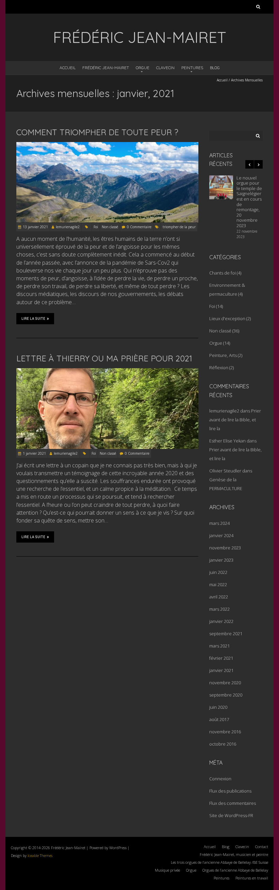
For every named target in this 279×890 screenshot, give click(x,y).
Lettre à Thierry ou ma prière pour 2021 (104, 358)
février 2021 (221, 658)
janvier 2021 (221, 670)
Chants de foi (222, 273)
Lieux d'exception (227, 318)
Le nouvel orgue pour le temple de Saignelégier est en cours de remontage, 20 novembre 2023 (249, 202)
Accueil (68, 67)
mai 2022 (218, 584)
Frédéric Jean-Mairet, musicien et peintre (234, 854)
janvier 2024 (221, 535)
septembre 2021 (225, 633)
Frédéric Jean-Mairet (105, 67)
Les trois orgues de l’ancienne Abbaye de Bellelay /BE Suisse (219, 862)
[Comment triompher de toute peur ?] (107, 146)
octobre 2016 (222, 744)
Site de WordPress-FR (231, 815)
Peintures (192, 67)
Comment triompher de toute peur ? (97, 132)
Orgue (142, 67)
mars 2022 (219, 609)
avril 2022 (218, 597)
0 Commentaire (139, 226)
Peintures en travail (251, 877)
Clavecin (165, 67)
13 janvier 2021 (35, 226)
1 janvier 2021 (34, 453)
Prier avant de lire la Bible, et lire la (235, 420)
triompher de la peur (179, 226)
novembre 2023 (225, 548)
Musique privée (167, 870)
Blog (215, 67)
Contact (261, 846)
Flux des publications (230, 791)
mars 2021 (219, 646)
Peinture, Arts (223, 355)
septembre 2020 (225, 695)
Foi (96, 226)
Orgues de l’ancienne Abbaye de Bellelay (235, 870)
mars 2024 (219, 523)
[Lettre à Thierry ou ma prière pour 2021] (107, 372)
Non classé (110, 226)
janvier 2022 (221, 621)
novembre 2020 (225, 683)
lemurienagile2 (68, 226)
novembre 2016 (225, 732)
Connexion (220, 779)
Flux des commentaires (232, 803)
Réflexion (218, 367)
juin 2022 (218, 572)
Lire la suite (33, 318)
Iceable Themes (40, 855)
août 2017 (219, 719)
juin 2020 (218, 707)
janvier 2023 (221, 560)
